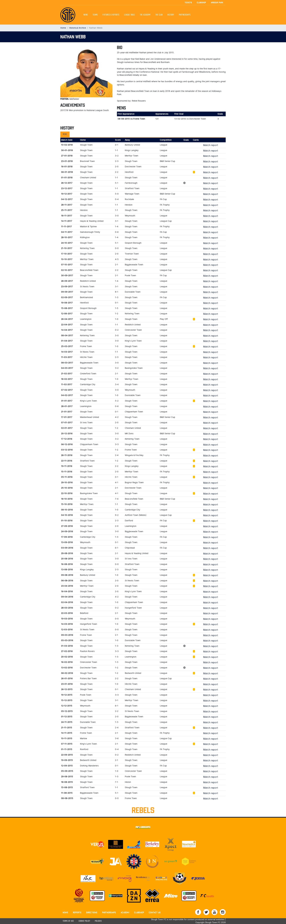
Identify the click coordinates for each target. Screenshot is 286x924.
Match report (210, 145)
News (86, 15)
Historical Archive (77, 28)
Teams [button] (95, 15)
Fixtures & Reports (110, 15)
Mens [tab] (65, 134)
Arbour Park (217, 2)
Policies (98, 921)
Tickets (188, 2)
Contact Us (155, 912)
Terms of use (68, 921)
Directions (91, 912)
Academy (125, 912)
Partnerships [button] (185, 15)
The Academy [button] (145, 15)
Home (63, 28)
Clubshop (201, 2)
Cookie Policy (84, 921)
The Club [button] (159, 15)
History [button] (170, 15)
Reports (77, 912)
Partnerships (109, 912)
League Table (129, 15)
